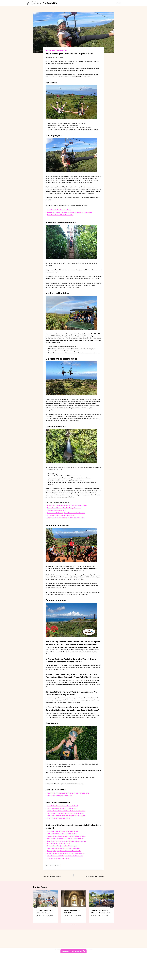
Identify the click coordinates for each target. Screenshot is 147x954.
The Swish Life (50, 57)
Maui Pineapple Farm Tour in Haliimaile (59, 210)
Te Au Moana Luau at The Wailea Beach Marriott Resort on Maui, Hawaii (69, 212)
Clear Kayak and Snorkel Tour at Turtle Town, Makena (63, 848)
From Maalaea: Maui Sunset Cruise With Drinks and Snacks (65, 813)
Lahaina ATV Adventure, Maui (56, 510)
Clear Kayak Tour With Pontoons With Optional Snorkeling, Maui (66, 815)
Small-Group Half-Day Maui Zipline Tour (59, 795)
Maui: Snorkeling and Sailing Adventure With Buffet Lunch (65, 856)
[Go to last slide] (35, 906)
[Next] (111, 906)
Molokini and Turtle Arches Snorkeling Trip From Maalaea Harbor (67, 505)
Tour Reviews (60, 50)
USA (66, 50)
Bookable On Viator (54, 865)
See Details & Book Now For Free (72, 951)
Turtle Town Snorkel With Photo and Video (60, 215)
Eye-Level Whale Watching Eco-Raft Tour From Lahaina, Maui (66, 513)
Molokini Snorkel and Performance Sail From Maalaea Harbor (66, 853)
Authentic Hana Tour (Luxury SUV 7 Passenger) (61, 846)
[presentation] (45, 898)
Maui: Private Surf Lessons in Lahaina (58, 818)
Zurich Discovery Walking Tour (94, 875)
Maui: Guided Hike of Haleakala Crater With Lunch (62, 806)
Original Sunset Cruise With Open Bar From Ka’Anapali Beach (65, 518)
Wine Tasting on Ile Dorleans (52, 875)
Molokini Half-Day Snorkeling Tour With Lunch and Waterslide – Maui (68, 793)
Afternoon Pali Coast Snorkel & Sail (58, 858)
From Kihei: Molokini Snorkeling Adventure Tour (61, 808)
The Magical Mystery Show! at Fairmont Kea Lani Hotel (64, 851)
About (118, 3)
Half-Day (48, 50)
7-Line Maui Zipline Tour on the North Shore (60, 515)
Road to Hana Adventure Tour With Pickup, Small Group (64, 508)
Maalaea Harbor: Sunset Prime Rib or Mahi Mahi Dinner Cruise (66, 811)
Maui (53, 50)
